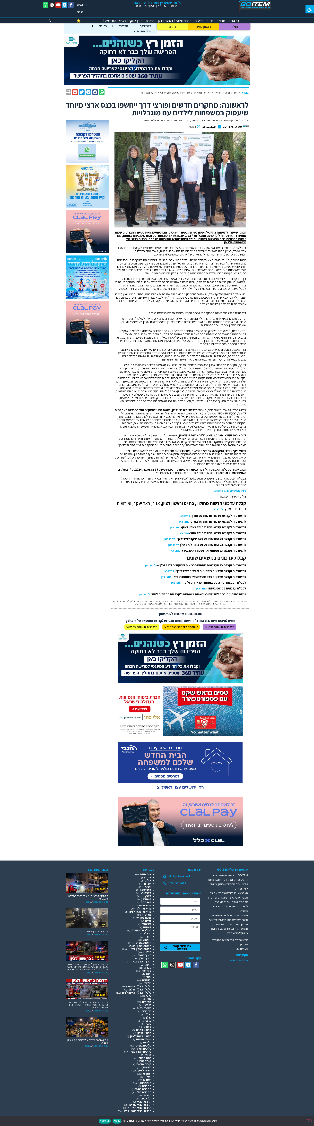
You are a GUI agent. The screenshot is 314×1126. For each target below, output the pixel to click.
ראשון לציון (203, 27)
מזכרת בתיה (144, 1008)
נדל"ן (148, 1014)
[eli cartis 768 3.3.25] (180, 845)
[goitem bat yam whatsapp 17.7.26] (87, 162)
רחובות (102, 26)
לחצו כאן (217, 509)
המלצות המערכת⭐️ (89, 21)
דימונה (147, 927)
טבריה (147, 967)
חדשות (221, 21)
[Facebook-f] (71, 5)
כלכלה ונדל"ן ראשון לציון (136, 992)
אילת (148, 880)
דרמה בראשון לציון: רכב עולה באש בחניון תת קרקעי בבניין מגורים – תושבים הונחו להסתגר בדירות (88, 1004)
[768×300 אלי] (180, 734)
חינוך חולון (145, 958)
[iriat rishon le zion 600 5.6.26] (87, 207)
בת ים (172, 27)
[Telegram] (64, 5)
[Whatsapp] (45, 5)
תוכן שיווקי (135, 21)
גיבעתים (146, 924)
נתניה (148, 1024)
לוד (149, 999)
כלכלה (147, 983)
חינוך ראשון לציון (141, 961)
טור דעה (110, 21)
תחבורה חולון (143, 1092)
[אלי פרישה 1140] (157, 84)
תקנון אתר (242, 955)
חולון (235, 27)
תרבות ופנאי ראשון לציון (137, 1111)
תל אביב (146, 1098)
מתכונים (146, 1011)
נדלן (148, 1017)
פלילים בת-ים (143, 1045)
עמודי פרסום (143, 1039)
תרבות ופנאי (183, 21)
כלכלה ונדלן (165, 21)
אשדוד (147, 883)
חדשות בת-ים (143, 943)
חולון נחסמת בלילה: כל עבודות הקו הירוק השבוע (87, 1041)
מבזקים (146, 1002)
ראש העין (146, 1067)
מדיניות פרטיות (239, 960)
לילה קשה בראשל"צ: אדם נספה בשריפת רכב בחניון (88, 897)
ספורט (147, 1027)
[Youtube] (58, 5)
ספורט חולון (144, 1033)
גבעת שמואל (143, 918)
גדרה (148, 921)
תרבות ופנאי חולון (141, 1108)
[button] (309, 9)
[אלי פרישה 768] (180, 682)
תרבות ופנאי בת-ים (140, 1104)
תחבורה (146, 1086)
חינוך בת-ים (144, 955)
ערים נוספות (144, 31)
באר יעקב (145, 26)
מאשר (117, 1121)
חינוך (210, 21)
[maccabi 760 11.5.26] (180, 790)
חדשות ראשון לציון (140, 949)
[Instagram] (52, 5)
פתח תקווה (145, 1058)
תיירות (147, 1095)
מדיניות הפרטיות (133, 1120)
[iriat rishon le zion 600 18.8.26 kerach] (87, 298)
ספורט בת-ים (143, 1030)
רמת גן (147, 1080)
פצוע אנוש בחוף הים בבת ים (94, 931)
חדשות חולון (144, 946)
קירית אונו (145, 1061)
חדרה (148, 936)
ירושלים (146, 980)
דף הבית (82, 4)
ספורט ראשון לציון (140, 1036)
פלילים (199, 21)
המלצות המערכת (141, 930)
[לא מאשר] (309, 1120)
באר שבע (145, 893)
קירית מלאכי (143, 1064)
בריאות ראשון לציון (140, 911)
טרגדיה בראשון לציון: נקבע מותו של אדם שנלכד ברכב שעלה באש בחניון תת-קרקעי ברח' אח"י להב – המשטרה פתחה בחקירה (87, 966)
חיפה (148, 964)
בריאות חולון (144, 908)
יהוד (148, 977)
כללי (148, 996)
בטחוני (147, 899)
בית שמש (145, 902)
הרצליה (147, 933)
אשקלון (147, 887)
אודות (79, 12)
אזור (148, 877)
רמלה (148, 1076)
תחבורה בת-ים (142, 1089)
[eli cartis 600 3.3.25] (87, 252)
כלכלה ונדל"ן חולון (140, 989)
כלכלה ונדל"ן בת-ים (139, 986)
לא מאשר (104, 1121)
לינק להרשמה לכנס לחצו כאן (229, 491)
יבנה (148, 974)
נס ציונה (123, 26)
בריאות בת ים (143, 905)
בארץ (122, 21)
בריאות (150, 21)
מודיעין (147, 1005)
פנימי (148, 1055)
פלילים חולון (144, 1048)
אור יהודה (145, 874)
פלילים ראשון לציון (140, 1052)
